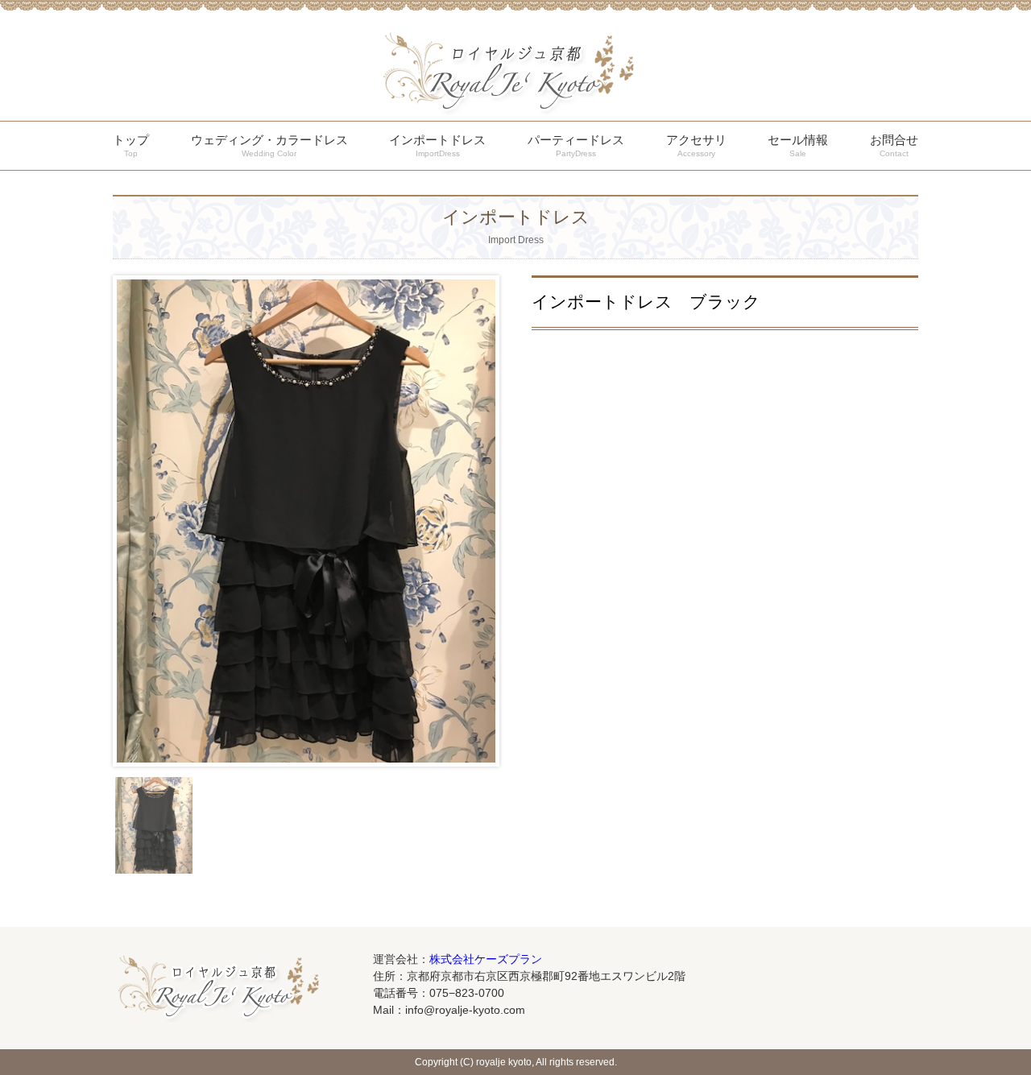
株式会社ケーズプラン (485, 959)
